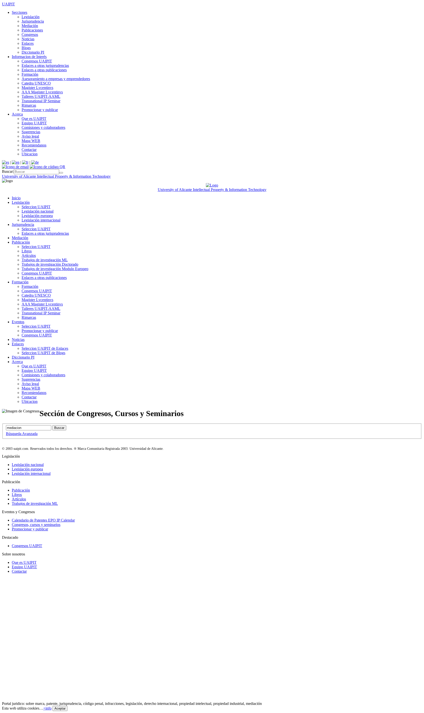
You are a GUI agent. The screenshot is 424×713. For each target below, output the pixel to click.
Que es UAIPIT (34, 118)
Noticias (28, 39)
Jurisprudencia (33, 21)
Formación (30, 74)
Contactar (29, 149)
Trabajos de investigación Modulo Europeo (55, 269)
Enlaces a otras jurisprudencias (45, 65)
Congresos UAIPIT (37, 61)
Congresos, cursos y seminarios (36, 525)
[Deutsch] (35, 162)
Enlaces (28, 43)
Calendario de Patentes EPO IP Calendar (43, 520)
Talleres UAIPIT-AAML (41, 96)
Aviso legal (30, 136)
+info (47, 708)
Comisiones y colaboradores (43, 127)
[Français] (25, 162)
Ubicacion (30, 154)
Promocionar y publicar (40, 110)
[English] (15, 162)
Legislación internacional (41, 220)
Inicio (16, 198)
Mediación (30, 26)
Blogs (26, 48)
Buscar (59, 428)
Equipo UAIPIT (34, 123)
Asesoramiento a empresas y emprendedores (56, 79)
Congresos (30, 34)
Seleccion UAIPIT (36, 207)
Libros (27, 251)
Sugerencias (31, 132)
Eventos (18, 322)
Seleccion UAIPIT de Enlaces (45, 348)
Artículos (29, 255)
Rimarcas (29, 105)
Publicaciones (32, 30)
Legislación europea (37, 216)
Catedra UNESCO (36, 83)
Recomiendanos (34, 145)
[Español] (5, 162)
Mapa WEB (31, 141)
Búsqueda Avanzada (22, 434)
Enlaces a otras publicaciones (44, 70)
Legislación (31, 17)
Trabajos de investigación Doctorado (50, 264)
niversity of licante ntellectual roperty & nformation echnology (56, 176)
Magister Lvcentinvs (37, 88)
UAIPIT (8, 4)
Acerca (17, 114)
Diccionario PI (33, 52)
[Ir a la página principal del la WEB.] (212, 185)
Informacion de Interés (29, 57)
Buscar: (8, 171)
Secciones (19, 12)
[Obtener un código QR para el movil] (47, 167)
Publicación (21, 242)
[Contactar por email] (15, 167)
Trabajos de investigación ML (45, 260)
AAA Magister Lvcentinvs (42, 92)
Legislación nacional (37, 211)
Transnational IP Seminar (41, 101)
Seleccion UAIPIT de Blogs (43, 353)
